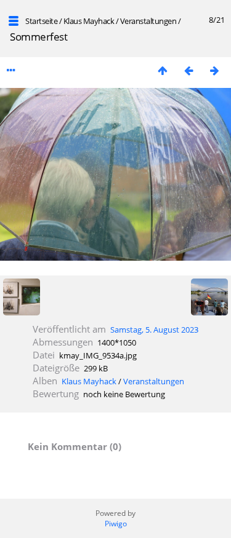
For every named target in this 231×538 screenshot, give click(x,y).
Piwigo (116, 523)
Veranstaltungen (148, 20)
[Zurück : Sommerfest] (188, 70)
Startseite (41, 20)
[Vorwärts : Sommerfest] (214, 70)
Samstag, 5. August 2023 (154, 329)
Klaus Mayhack (89, 20)
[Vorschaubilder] (163, 70)
